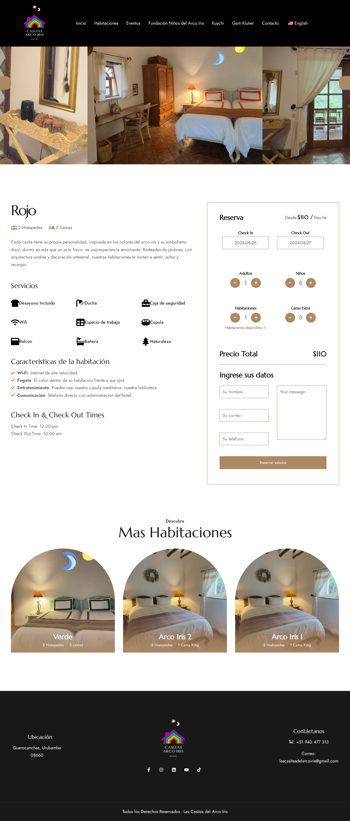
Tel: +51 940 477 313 (309, 742)
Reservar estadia (273, 462)
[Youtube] (186, 770)
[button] (5, 83)
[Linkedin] (174, 770)
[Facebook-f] (149, 770)
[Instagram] (161, 770)
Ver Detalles (63, 624)
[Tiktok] (199, 770)
